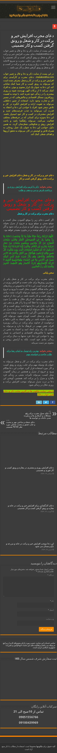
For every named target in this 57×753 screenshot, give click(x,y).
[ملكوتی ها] (28, 10)
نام (52, 601)
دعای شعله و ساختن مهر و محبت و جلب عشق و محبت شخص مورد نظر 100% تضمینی (20, 423)
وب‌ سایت (50, 619)
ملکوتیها (39, 746)
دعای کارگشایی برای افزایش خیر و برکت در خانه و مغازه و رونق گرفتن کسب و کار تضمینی (31, 507)
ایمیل (51, 610)
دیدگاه (50, 575)
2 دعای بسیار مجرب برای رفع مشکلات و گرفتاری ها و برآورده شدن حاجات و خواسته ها (37, 414)
